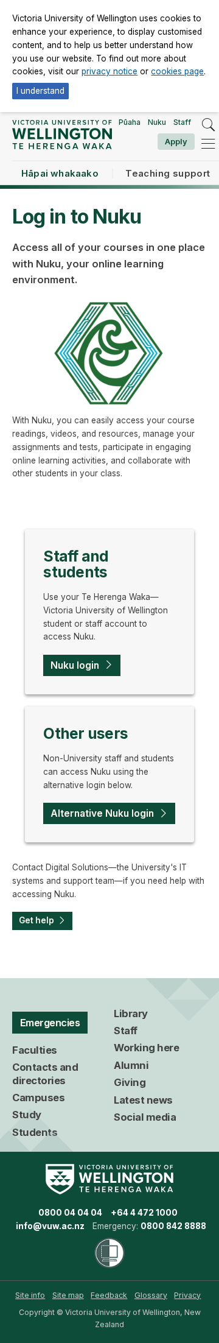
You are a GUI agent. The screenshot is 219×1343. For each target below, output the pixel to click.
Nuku (157, 122)
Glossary (150, 1295)
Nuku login (74, 665)
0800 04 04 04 (70, 1213)
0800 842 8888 (173, 1226)
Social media (145, 1117)
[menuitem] (30, 1295)
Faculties (34, 1050)
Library (131, 1013)
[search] (208, 125)
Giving (129, 1082)
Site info (30, 1295)
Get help (36, 920)
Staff (182, 122)
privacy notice (109, 71)
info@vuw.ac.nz (50, 1226)
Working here (146, 1048)
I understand (40, 91)
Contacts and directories (45, 1074)
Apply (176, 141)
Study (26, 1115)
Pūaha (130, 122)
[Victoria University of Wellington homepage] (61, 134)
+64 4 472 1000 (144, 1213)
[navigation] (208, 144)
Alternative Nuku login (102, 813)
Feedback (109, 1295)
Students (34, 1132)
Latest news (143, 1100)
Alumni (131, 1065)
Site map (68, 1295)
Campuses (38, 1097)
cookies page (177, 71)
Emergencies (50, 1023)
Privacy (187, 1295)
